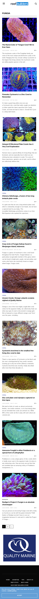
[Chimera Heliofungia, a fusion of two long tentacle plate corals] (19, 179)
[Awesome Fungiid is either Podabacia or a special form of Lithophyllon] (19, 432)
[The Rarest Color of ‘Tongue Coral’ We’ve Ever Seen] (19, 30)
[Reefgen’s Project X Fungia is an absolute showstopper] (19, 485)
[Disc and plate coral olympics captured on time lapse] (19, 383)
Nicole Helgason (7, 249)
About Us (30, 579)
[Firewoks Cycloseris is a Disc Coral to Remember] (19, 79)
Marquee (5, 499)
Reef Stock (14, 582)
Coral (4, 193)
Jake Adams (5, 50)
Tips (23, 579)
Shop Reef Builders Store (19, 585)
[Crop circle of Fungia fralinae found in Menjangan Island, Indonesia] (19, 229)
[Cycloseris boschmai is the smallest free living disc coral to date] (19, 333)
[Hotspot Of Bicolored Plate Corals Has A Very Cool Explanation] (19, 129)
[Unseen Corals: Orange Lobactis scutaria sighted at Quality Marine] (19, 281)
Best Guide (24, 582)
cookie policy (11, 591)
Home (8, 579)
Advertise (15, 579)
